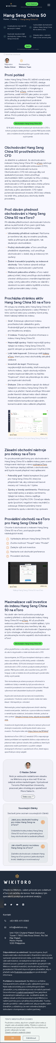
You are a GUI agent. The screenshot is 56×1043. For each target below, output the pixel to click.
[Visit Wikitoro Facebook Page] (5, 904)
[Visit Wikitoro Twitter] (11, 904)
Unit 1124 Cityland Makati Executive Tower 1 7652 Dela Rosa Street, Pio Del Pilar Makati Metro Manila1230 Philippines (29, 938)
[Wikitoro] (11, 5)
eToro (23, 91)
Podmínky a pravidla (23, 972)
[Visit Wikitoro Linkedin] (23, 904)
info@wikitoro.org (18, 927)
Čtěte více (27, 797)
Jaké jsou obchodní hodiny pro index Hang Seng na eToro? (24, 822)
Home (6, 19)
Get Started (32, 4)
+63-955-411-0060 (19, 921)
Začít (28, 46)
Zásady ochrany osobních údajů (18, 1032)
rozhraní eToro (40, 464)
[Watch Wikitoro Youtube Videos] (17, 904)
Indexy (14, 19)
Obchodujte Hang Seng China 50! (28, 123)
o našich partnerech (25, 992)
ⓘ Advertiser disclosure (12, 54)
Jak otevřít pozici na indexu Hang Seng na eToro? (25, 846)
